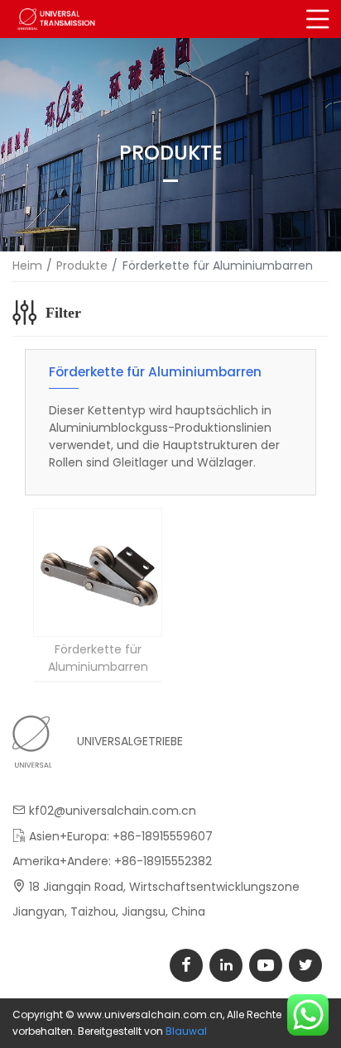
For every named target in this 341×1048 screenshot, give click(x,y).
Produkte (82, 265)
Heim (27, 265)
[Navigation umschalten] (318, 19)
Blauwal (186, 1031)
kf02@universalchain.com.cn (112, 810)
